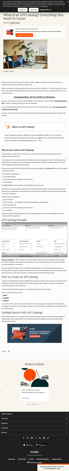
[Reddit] (44, 438)
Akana (5, 295)
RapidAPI (6, 298)
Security (31, 459)
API (38, 82)
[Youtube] (31, 438)
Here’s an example (8, 260)
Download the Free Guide (24, 35)
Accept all (23, 9)
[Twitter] (36, 438)
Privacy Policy (22, 459)
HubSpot (6, 300)
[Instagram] (27, 438)
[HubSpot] (34, 452)
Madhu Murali (15, 23)
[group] (34, 385)
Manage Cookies (44, 9)
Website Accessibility (43, 459)
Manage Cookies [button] (56, 459)
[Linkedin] (40, 438)
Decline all (34, 9)
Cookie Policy (44, 6)
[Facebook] (23, 438)
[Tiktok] (48, 438)
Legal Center (11, 459)
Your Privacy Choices (36, 462)
